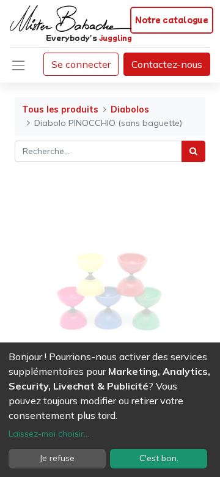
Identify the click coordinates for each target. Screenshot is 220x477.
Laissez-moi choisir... (49, 433)
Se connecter (81, 64)
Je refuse (57, 458)
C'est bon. (158, 458)
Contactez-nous (166, 64)
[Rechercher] (193, 151)
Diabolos (130, 109)
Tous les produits (60, 109)
